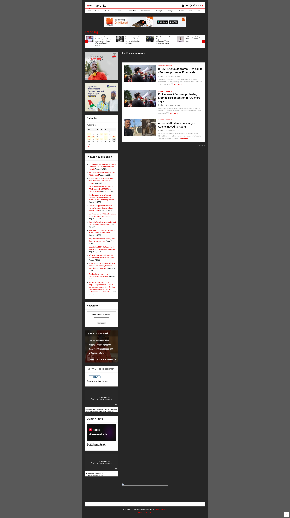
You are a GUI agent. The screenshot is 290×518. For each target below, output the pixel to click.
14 (105, 137)
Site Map (140, 512)
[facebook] (194, 5)
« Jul (88, 147)
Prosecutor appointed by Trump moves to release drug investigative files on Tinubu (102, 208)
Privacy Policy (148, 512)
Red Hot (107, 11)
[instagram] (191, 5)
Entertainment (145, 11)
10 (89, 137)
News (97, 11)
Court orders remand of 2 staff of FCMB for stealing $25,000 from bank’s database (143, 40)
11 (93, 137)
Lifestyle (170, 11)
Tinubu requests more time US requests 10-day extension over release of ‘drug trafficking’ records (173, 41)
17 (89, 139)
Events (190, 11)
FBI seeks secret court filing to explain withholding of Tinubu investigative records (102, 166)
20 (101, 139)
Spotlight (159, 11)
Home (89, 11)
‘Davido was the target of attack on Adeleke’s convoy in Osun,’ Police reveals (113, 40)
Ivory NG (100, 5)
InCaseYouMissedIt (165, 65)
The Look (119, 11)
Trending (91, 32)
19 (97, 139)
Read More (178, 84)
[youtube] (183, 5)
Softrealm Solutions (160, 509)
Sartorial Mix (132, 11)
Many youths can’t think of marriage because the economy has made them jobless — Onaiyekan (102, 266)
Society (181, 11)
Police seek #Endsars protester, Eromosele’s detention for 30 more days (179, 98)
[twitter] (187, 5)
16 (114, 137)
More (198, 11)
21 (105, 139)
